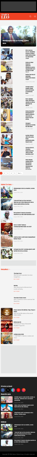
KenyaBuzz (4, 269)
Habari (6, 38)
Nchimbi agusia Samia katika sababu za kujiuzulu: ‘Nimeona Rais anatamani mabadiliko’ (24, 398)
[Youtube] (18, 390)
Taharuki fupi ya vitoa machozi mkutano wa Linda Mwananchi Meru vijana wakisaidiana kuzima (24, 434)
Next (20, 173)
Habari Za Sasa (6, 185)
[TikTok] (13, 390)
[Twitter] (8, 390)
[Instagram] (23, 390)
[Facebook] (2, 390)
